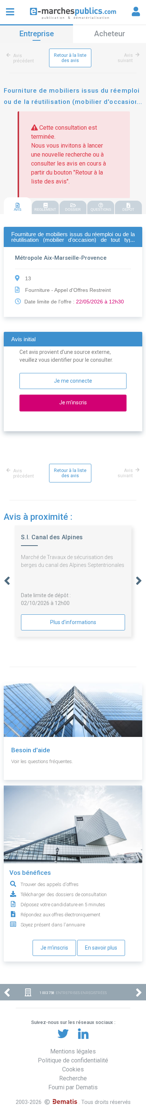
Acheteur (109, 33)
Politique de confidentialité (73, 1060)
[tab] (17, 206)
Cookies (73, 1069)
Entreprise (36, 33)
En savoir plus (101, 948)
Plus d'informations (73, 622)
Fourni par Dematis (73, 1087)
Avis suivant (125, 58)
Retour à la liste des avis (70, 58)
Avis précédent (23, 58)
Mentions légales (73, 1051)
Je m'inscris (54, 948)
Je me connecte (73, 381)
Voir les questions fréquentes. (42, 761)
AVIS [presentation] (17, 210)
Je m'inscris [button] (73, 402)
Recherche (73, 1078)
